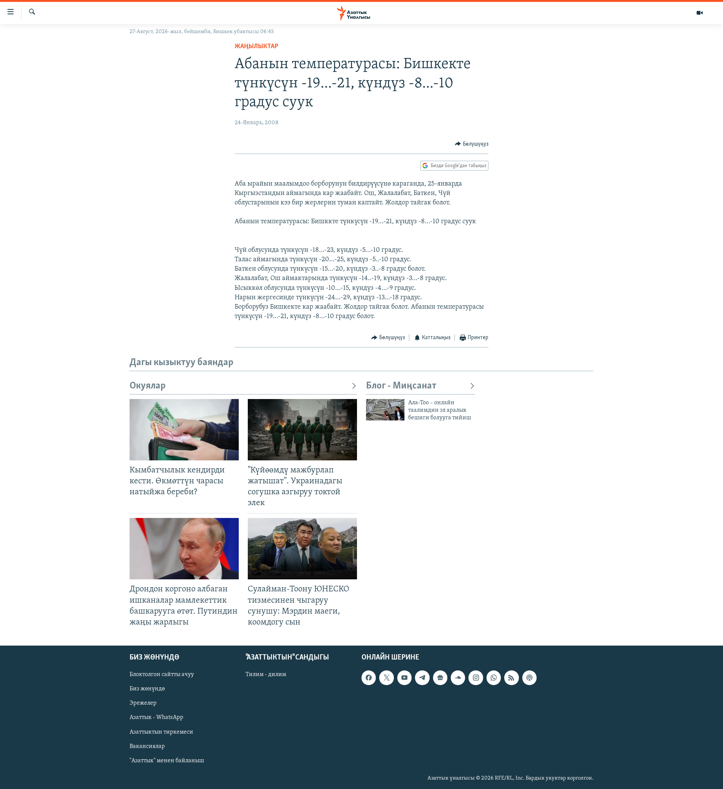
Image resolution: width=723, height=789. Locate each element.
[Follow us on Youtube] (404, 677)
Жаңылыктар (256, 46)
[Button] (471, 144)
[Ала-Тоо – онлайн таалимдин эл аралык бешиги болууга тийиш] (385, 409)
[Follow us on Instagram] (475, 677)
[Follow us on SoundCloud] (458, 677)
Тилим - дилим (266, 675)
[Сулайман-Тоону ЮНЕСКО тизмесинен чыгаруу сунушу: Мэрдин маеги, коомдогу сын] (302, 548)
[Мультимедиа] (699, 13)
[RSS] (511, 677)
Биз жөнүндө (147, 689)
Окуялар (148, 386)
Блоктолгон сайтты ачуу (162, 675)
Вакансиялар (147, 746)
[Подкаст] (529, 677)
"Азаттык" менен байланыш (167, 761)
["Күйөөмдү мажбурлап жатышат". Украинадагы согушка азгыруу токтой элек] (302, 429)
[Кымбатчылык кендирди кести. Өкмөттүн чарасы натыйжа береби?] (184, 429)
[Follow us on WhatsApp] (494, 677)
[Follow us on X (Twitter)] (386, 677)
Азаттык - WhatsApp (156, 717)
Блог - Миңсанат (401, 386)
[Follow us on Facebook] (369, 677)
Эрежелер (143, 703)
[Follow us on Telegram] (422, 677)
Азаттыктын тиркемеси (161, 732)
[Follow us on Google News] (440, 677)
